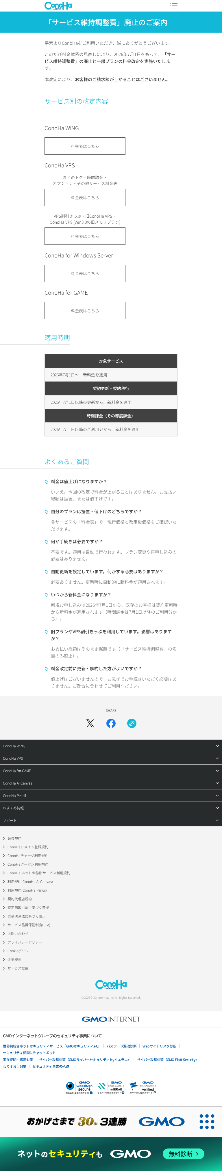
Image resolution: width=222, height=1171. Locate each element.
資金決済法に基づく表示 (27, 916)
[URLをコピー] (131, 723)
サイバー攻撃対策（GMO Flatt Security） (168, 1059)
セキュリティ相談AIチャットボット (29, 1052)
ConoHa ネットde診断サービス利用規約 (39, 872)
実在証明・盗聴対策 (18, 1059)
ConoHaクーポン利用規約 (28, 864)
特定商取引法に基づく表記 (28, 907)
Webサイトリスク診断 (159, 1045)
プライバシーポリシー (25, 942)
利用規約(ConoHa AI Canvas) (30, 881)
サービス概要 (18, 967)
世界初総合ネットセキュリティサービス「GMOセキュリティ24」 (52, 1045)
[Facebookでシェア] (111, 723)
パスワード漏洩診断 (122, 1045)
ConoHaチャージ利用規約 (28, 855)
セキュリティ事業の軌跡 (50, 1066)
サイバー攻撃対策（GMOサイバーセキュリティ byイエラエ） (85, 1059)
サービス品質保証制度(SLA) (29, 924)
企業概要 (14, 959)
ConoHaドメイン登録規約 (28, 846)
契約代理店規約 (20, 898)
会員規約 (14, 838)
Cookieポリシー (20, 950)
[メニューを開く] (173, 6)
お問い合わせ (18, 933)
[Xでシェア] (90, 723)
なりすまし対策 (14, 1066)
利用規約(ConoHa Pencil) (27, 890)
